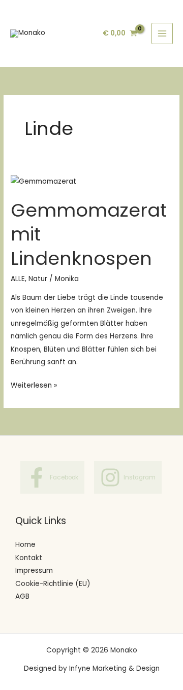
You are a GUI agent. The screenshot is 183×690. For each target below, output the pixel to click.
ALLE (18, 279)
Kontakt (28, 558)
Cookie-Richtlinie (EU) (52, 584)
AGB (22, 596)
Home (25, 544)
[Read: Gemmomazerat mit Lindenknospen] (43, 181)
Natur (37, 279)
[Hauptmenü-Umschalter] (162, 34)
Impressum (34, 570)
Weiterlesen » (34, 384)
